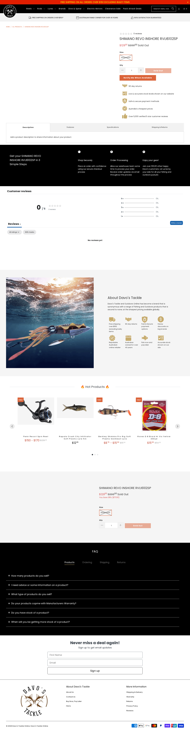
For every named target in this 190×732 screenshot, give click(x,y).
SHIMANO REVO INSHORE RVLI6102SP (125, 488)
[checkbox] (29, 232)
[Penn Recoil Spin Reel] (36, 416)
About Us (70, 692)
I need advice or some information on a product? (39, 585)
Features (70, 127)
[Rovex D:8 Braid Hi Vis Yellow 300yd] (154, 416)
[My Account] (179, 9)
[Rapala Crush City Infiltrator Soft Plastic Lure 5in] (75, 416)
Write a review (176, 223)
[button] (30, 8)
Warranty (130, 697)
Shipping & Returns (160, 127)
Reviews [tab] (14, 224)
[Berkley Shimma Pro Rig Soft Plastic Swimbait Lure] (114, 416)
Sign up (95, 671)
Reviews (129, 710)
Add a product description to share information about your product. (41, 137)
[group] (36, 421)
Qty (121, 65)
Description (28, 127)
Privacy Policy (132, 706)
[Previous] (12, 426)
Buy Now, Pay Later (74, 701)
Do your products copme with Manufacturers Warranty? (43, 603)
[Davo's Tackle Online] (10, 11)
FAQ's (68, 706)
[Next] (177, 426)
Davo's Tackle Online (21, 726)
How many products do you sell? (30, 575)
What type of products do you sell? (31, 594)
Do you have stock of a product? (30, 612)
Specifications (113, 127)
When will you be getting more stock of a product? (40, 621)
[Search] (173, 9)
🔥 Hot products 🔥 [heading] (95, 387)
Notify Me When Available (138, 77)
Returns (129, 701)
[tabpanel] (95, 249)
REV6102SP (126, 57)
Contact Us (70, 697)
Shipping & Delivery (134, 692)
